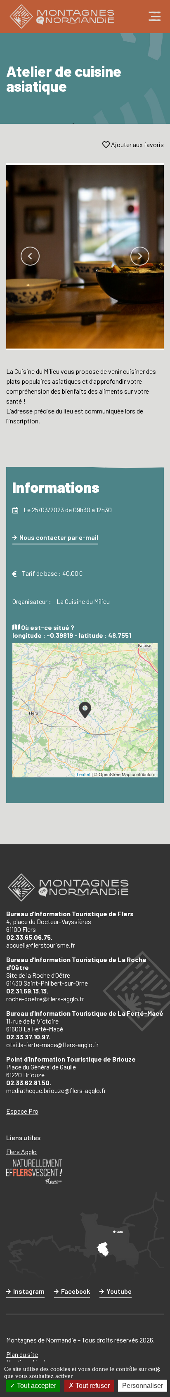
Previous (30, 256)
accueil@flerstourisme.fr (40, 945)
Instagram (29, 1291)
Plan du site (22, 1354)
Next (139, 256)
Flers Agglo (21, 1151)
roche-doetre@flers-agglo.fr (45, 999)
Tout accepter (35, 1385)
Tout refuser (92, 1385)
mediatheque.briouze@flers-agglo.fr (56, 1090)
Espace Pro (22, 1111)
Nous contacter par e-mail (58, 537)
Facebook (75, 1291)
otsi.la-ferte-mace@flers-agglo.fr (52, 1044)
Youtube (119, 1291)
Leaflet (83, 774)
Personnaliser (142, 1385)
